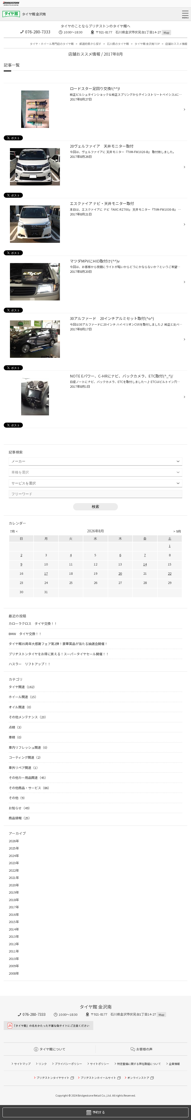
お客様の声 (144, 1049)
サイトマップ (22, 1064)
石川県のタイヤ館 (118, 44)
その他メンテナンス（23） (28, 717)
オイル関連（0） (21, 707)
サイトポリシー (99, 1064)
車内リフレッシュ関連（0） (29, 747)
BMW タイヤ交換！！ (25, 633)
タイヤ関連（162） (23, 686)
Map (166, 32)
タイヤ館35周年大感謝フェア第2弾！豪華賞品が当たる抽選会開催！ (58, 643)
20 (120, 573)
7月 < (14, 531)
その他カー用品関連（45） (28, 777)
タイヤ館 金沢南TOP (147, 44)
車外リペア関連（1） (24, 767)
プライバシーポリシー (68, 1064)
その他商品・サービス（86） (30, 787)
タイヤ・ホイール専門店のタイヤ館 (52, 44)
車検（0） (16, 737)
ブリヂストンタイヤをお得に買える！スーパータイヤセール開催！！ (59, 654)
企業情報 (174, 1064)
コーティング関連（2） (26, 757)
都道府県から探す (90, 44)
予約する (99, 1112)
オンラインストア (138, 1078)
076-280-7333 (37, 32)
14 (145, 564)
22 (169, 573)
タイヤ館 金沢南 (34, 13)
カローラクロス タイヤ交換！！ (33, 623)
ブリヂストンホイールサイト (98, 1078)
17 (46, 573)
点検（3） (16, 727)
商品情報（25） (20, 818)
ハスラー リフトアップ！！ (30, 663)
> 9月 (177, 531)
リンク (43, 1064)
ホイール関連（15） (23, 696)
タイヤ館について (52, 1049)
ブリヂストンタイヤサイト (53, 1078)
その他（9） (18, 797)
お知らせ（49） (20, 808)
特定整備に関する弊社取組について (139, 1064)
